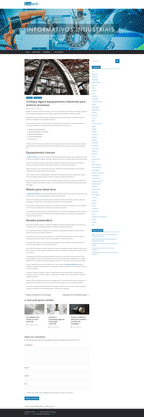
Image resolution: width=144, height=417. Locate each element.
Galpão (94, 126)
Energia (94, 104)
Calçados (94, 90)
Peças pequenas (96, 167)
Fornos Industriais (97, 123)
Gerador (94, 129)
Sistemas (94, 203)
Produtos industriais (97, 181)
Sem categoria (96, 195)
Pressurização (96, 175)
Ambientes (95, 77)
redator (40, 108)
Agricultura (95, 74)
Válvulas (94, 219)
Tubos (93, 214)
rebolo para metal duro (34, 194)
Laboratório (95, 145)
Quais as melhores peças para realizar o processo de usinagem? (79, 320)
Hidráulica (95, 134)
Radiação (94, 186)
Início (27, 52)
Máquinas (94, 151)
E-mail (26, 376)
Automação (29, 97)
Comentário (28, 345)
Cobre (93, 93)
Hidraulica (95, 132)
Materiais (94, 153)
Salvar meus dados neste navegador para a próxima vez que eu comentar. (50, 393)
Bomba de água (96, 82)
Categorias (46, 52)
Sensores (94, 197)
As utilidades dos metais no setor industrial (32, 319)
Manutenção (95, 148)
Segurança (95, 192)
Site (25, 384)
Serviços (94, 200)
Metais (94, 156)
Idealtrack (94, 137)
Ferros (93, 118)
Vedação (94, 222)
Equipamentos (96, 110)
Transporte (95, 208)
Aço (93, 71)
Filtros (93, 121)
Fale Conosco (58, 52)
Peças (93, 162)
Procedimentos (37, 97)
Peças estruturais (96, 164)
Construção (95, 99)
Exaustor (94, 112)
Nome (27, 368)
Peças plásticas (96, 170)
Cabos (93, 88)
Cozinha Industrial (97, 101)
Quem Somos (36, 52)
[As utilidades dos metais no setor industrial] (34, 305)
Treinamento (95, 211)
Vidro (93, 225)
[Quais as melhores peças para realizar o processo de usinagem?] (79, 305)
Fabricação (95, 115)
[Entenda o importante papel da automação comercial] (57, 305)
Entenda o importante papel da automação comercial (56, 320)
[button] (51, 52)
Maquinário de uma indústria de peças (75, 295)
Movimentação (96, 159)
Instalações (95, 143)
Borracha (94, 85)
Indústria (94, 140)
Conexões (94, 96)
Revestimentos (96, 189)
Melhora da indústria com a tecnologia (38, 295)
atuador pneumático (71, 264)
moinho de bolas (32, 157)
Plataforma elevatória (98, 173)
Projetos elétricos (96, 184)
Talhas (93, 206)
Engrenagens (95, 107)
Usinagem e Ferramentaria (99, 217)
